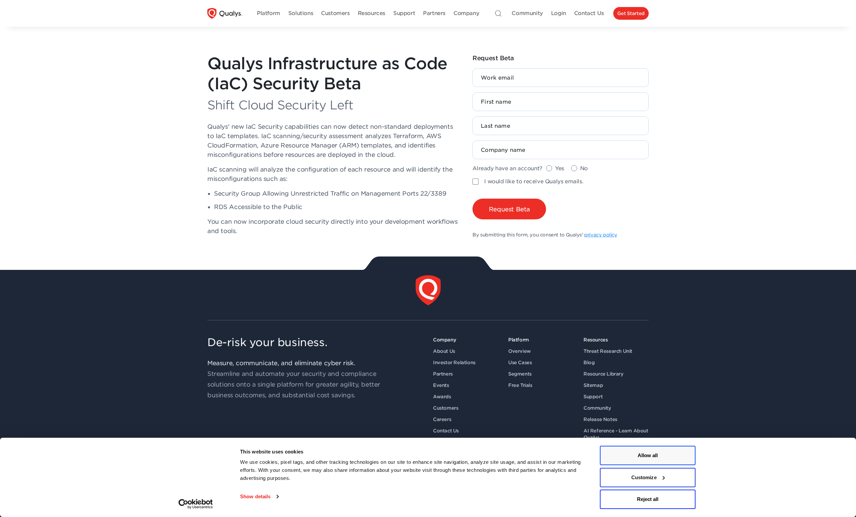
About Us (444, 351)
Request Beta (509, 209)
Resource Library (603, 374)
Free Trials (520, 385)
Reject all (648, 499)
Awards (442, 396)
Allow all (648, 455)
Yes (559, 168)
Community (597, 408)
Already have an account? (507, 168)
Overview (519, 351)
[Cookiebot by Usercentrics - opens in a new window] (196, 504)
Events (441, 385)
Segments (520, 374)
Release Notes (600, 419)
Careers (442, 419)
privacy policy (600, 234)
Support (593, 396)
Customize (644, 477)
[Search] (498, 13)
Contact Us (446, 430)
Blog (589, 362)
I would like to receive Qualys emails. (533, 181)
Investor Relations (454, 362)
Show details (255, 496)
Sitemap (593, 385)
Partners (443, 374)
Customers (445, 408)
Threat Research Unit (607, 351)
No (584, 168)
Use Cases (520, 362)
